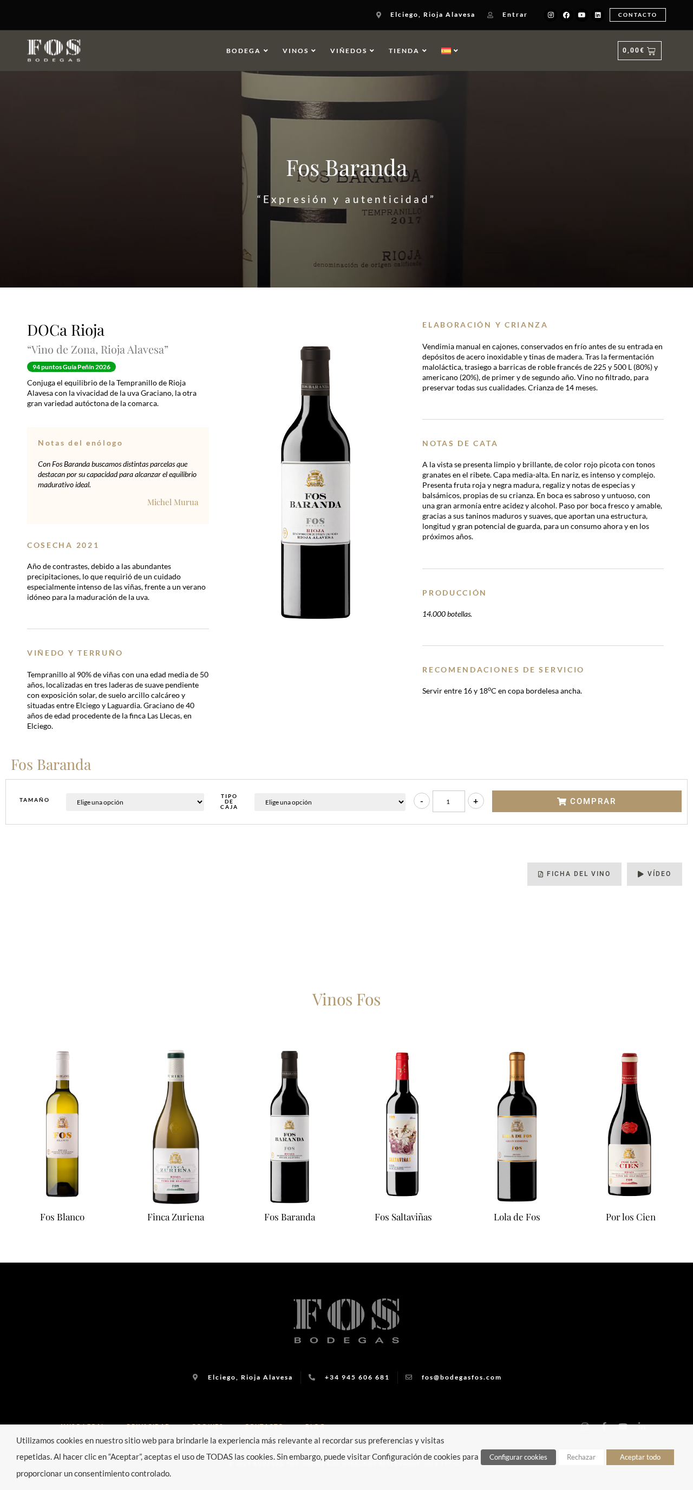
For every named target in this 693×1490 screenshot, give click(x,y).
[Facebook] (566, 15)
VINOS (296, 51)
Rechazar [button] (581, 1457)
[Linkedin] (597, 15)
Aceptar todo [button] (640, 1457)
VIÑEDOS (348, 51)
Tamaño (34, 799)
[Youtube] (582, 15)
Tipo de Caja (229, 801)
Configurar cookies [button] (518, 1457)
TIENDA (404, 51)
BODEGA (243, 51)
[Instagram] (550, 15)
